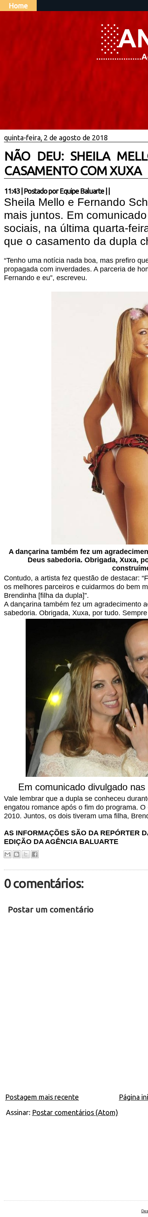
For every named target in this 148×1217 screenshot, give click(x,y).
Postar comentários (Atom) (75, 1112)
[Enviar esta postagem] (112, 191)
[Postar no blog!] (17, 854)
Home (18, 5)
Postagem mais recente (42, 1097)
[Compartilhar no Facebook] (35, 854)
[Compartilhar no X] (26, 854)
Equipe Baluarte (82, 191)
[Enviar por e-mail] (7, 854)
